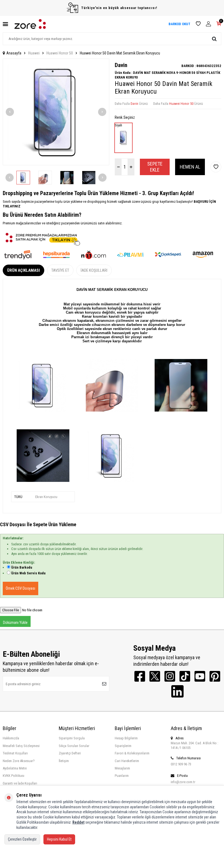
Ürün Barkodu (21, 567)
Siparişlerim (123, 746)
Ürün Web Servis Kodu (28, 573)
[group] (56, 112)
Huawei (34, 53)
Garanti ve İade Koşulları (20, 783)
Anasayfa (13, 53)
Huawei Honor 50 (59, 53)
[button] (10, 112)
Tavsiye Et (60, 270)
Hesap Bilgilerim (126, 738)
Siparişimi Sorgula (72, 738)
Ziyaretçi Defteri (70, 753)
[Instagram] (170, 676)
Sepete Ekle (155, 167)
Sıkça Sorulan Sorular (74, 746)
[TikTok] (185, 676)
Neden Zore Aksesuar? (19, 761)
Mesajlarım (122, 768)
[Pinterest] (215, 676)
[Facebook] (140, 676)
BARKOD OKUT (179, 24)
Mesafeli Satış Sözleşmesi (21, 746)
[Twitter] (155, 676)
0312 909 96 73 (181, 764)
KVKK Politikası (13, 776)
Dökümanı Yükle (15, 622)
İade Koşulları (94, 270)
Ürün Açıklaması (23, 270)
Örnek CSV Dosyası (20, 588)
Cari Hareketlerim (127, 761)
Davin (121, 65)
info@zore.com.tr (183, 782)
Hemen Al (190, 167)
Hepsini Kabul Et (59, 839)
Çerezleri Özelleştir (22, 839)
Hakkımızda (11, 738)
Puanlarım (122, 776)
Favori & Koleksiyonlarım (132, 753)
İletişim (64, 761)
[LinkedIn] (177, 691)
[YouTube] (200, 676)
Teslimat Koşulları (15, 753)
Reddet (78, 822)
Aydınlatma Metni (15, 768)
